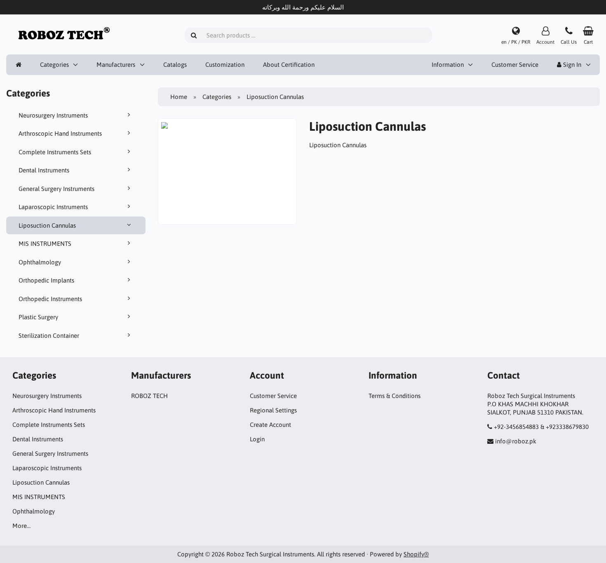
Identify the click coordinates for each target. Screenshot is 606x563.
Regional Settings (273, 410)
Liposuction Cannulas (47, 225)
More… (21, 525)
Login (257, 439)
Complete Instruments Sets (55, 151)
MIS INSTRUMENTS (45, 243)
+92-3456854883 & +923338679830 (541, 426)
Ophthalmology (40, 262)
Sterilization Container (49, 335)
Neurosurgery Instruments (53, 115)
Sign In (571, 64)
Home (178, 96)
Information (448, 64)
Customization (224, 64)
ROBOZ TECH (149, 395)
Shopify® (416, 554)
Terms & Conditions (394, 395)
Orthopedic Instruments (50, 298)
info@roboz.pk (515, 441)
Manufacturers (115, 64)
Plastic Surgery (38, 316)
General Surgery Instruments (56, 188)
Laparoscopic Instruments (53, 206)
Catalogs (175, 64)
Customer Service (514, 64)
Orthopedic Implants (46, 280)
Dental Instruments (44, 170)
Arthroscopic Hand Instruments (60, 133)
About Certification (289, 64)
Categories (54, 64)
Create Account (270, 424)
